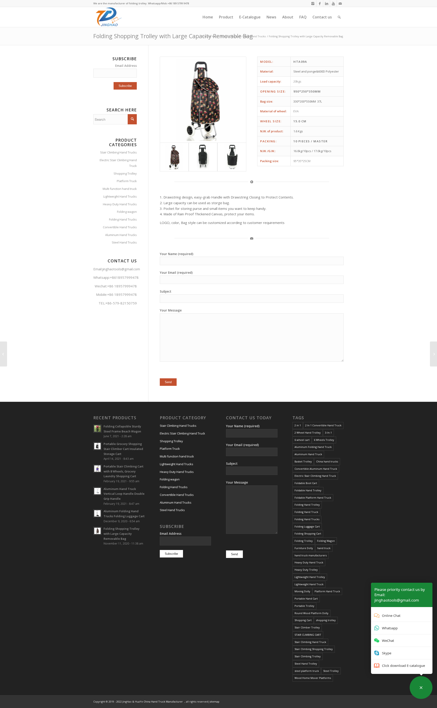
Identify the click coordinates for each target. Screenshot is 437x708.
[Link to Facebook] (319, 3)
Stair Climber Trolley (307, 627)
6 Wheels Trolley (324, 440)
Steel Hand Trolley (306, 663)
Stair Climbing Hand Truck (310, 642)
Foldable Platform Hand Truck (313, 497)
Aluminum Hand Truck (308, 454)
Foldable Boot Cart (306, 483)
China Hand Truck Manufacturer (163, 701)
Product (235, 36)
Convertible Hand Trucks (120, 227)
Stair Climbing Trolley (308, 656)
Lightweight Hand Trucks (120, 196)
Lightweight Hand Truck (309, 584)
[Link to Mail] (340, 3)
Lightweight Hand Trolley (310, 577)
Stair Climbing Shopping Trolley (314, 649)
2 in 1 (298, 425)
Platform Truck (127, 181)
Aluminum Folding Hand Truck (313, 447)
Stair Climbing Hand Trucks (118, 152)
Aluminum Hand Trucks (121, 235)
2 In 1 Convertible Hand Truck (323, 425)
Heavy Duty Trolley (306, 569)
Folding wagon (127, 212)
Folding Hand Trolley (307, 504)
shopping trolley (326, 620)
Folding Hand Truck (306, 512)
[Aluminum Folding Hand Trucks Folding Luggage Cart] (433, 354)
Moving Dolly (302, 591)
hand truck (323, 548)
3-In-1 (328, 432)
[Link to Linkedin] (326, 3)
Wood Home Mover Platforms (313, 678)
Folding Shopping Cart (308, 533)
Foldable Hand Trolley (308, 490)
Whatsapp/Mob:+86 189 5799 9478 (168, 3)
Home (223, 36)
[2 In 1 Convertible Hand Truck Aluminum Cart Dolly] (3, 354)
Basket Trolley (303, 461)
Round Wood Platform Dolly (311, 613)
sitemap (214, 701)
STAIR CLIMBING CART (308, 634)
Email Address (126, 65)
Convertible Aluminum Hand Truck (316, 468)
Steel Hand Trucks (255, 36)
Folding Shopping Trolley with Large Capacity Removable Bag (173, 36)
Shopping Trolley (125, 173)
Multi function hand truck (120, 189)
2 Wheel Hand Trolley (308, 432)
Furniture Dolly (304, 548)
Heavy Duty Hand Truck (309, 562)
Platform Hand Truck (327, 591)
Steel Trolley (331, 671)
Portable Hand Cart (306, 598)
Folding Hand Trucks (123, 219)
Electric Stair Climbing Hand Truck (118, 163)
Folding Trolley (304, 540)
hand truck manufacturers (311, 555)
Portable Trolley (304, 606)
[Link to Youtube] (333, 3)
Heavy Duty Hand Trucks (120, 204)
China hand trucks (327, 461)
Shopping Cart (303, 620)
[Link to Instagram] (313, 3)
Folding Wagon (326, 540)
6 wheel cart (302, 440)
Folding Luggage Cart (307, 526)
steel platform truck (307, 671)
